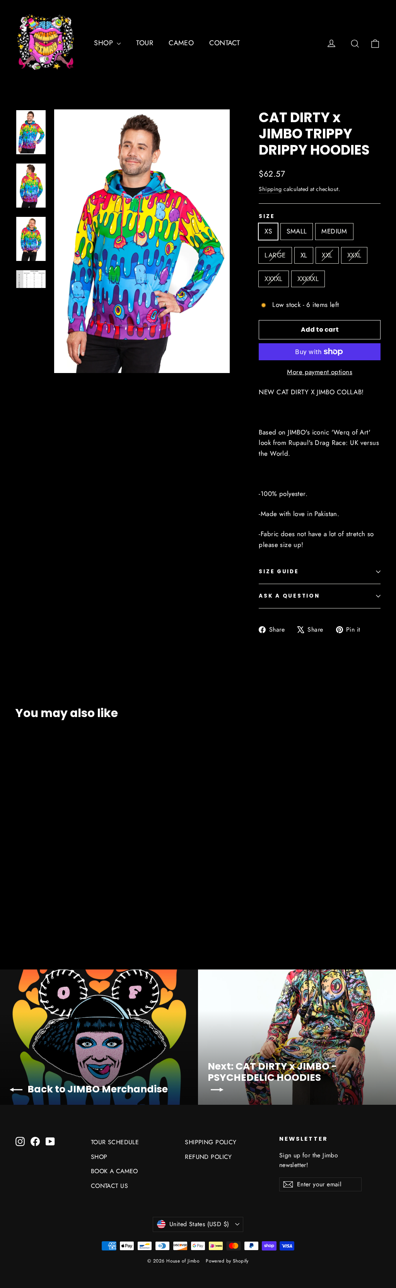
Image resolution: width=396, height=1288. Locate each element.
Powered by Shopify (227, 1260)
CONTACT (224, 43)
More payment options (319, 372)
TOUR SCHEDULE (115, 1142)
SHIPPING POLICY (210, 1142)
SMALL (297, 231)
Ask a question (289, 596)
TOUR (144, 43)
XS (268, 231)
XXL (327, 255)
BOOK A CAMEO (114, 1171)
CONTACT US (109, 1185)
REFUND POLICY (208, 1156)
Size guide (279, 571)
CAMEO (181, 43)
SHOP (104, 43)
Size (267, 216)
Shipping (270, 189)
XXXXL (273, 278)
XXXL (354, 255)
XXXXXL (308, 278)
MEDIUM (334, 231)
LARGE (275, 255)
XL (303, 255)
